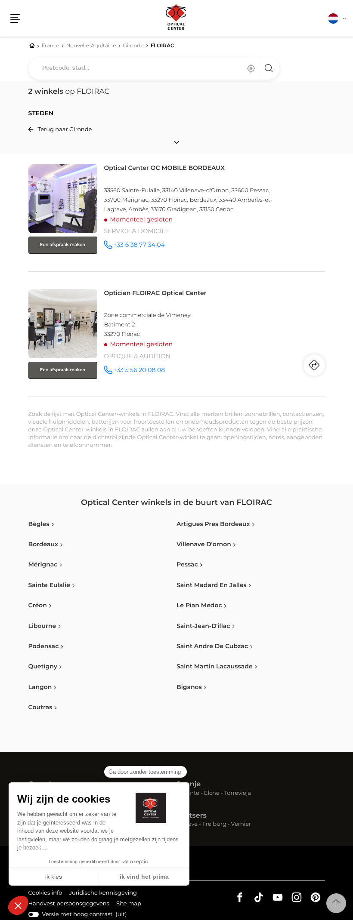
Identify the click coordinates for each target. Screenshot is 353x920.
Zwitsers (191, 815)
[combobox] (153, 68)
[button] (15, 18)
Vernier (241, 824)
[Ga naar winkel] (176, 215)
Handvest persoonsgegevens (68, 905)
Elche (212, 793)
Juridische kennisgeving (103, 894)
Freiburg (214, 824)
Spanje (188, 784)
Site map (128, 904)
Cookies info (45, 894)
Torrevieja (237, 793)
